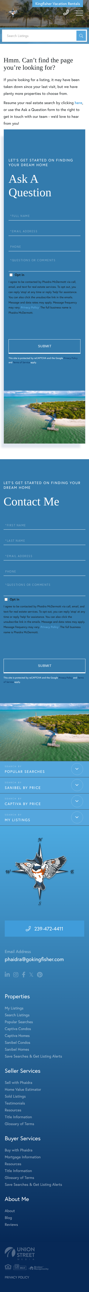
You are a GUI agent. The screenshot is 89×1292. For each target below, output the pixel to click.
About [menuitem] (10, 1210)
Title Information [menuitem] (18, 1116)
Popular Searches (25, 771)
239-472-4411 (48, 928)
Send (44, 346)
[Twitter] (31, 974)
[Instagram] (15, 974)
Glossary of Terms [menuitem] (19, 1123)
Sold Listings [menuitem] (15, 1096)
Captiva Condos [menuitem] (18, 1028)
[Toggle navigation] (79, 13)
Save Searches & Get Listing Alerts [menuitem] (33, 1056)
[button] (81, 36)
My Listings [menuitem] (14, 1008)
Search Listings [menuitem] (17, 1015)
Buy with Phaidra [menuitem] (18, 1150)
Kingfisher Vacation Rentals (57, 3)
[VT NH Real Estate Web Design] (44, 1253)
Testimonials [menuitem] (15, 1103)
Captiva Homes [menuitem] (17, 1035)
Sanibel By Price (23, 787)
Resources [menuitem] (13, 1110)
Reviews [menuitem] (11, 1224)
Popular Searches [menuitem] (19, 1021)
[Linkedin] (7, 974)
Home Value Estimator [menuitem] (23, 1089)
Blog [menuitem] (8, 1217)
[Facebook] (23, 974)
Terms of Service (21, 362)
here (78, 102)
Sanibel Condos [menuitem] (17, 1042)
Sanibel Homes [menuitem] (17, 1049)
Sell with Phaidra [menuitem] (18, 1082)
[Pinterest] (39, 974)
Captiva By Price (23, 804)
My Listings (17, 820)
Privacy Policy (30, 307)
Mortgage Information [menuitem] (23, 1157)
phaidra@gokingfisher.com (34, 959)
